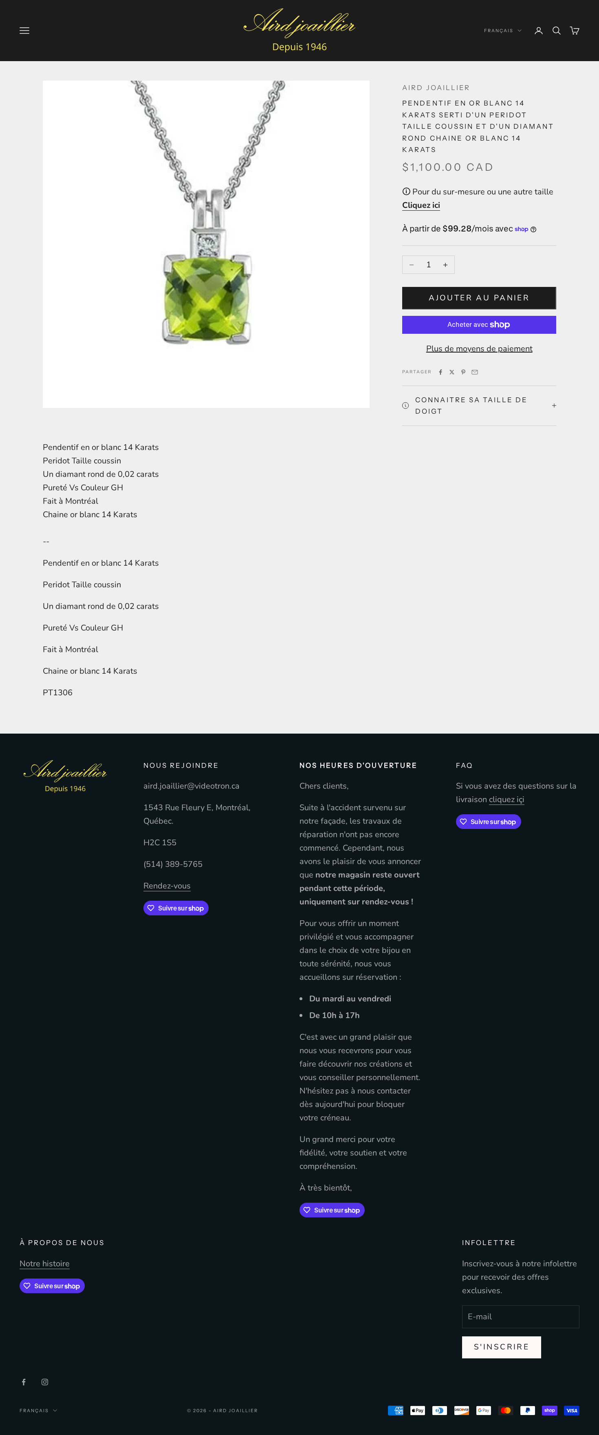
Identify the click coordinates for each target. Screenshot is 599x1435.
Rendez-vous (167, 885)
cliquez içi (506, 799)
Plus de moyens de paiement (479, 348)
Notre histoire (45, 1263)
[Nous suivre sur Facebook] (24, 1382)
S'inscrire (501, 1347)
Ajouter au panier (479, 298)
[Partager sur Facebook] (440, 372)
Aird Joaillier (436, 88)
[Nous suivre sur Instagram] (45, 1382)
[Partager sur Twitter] (452, 372)
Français (498, 30)
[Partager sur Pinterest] (463, 372)
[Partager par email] (474, 372)
